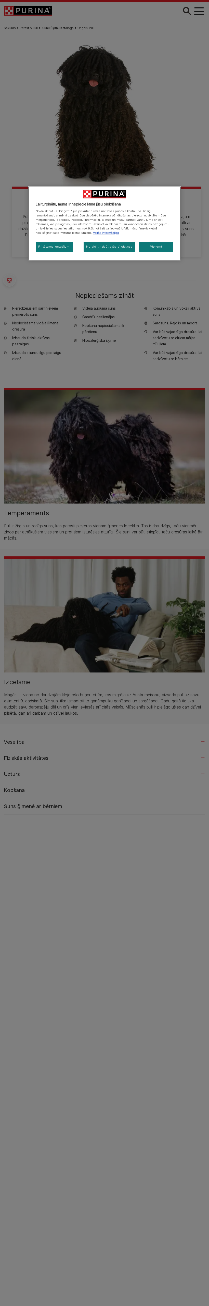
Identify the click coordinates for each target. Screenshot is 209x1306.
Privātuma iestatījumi (54, 246)
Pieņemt (156, 246)
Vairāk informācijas (106, 233)
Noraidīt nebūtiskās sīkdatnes (109, 246)
